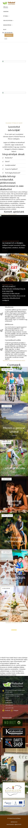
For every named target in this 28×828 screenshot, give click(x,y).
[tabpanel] (14, 638)
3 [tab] (15, 656)
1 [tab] (12, 656)
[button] (8, 35)
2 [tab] (14, 656)
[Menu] (5, 39)
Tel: (3, 32)
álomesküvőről (19, 194)
